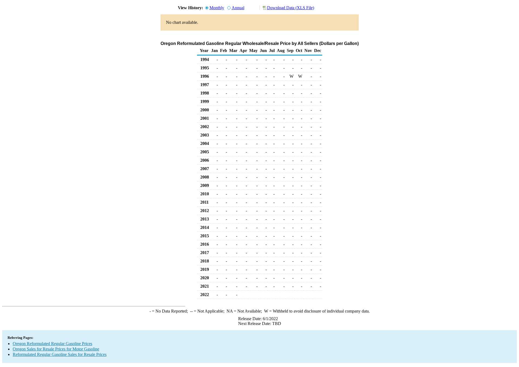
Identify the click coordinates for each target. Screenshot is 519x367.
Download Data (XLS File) (290, 7)
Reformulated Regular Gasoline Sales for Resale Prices (60, 354)
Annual (238, 7)
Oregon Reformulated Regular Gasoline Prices (52, 343)
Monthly (216, 7)
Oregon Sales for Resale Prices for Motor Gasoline (56, 349)
